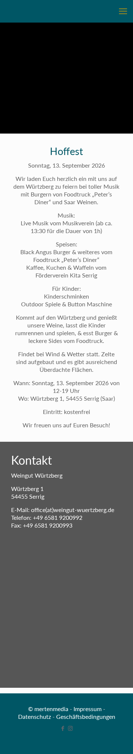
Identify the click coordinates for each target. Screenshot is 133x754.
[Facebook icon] (62, 728)
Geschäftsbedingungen (85, 716)
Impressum (88, 708)
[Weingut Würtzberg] (66, 11)
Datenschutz (34, 716)
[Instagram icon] (70, 728)
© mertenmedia (48, 708)
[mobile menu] (123, 11)
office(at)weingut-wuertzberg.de (72, 509)
